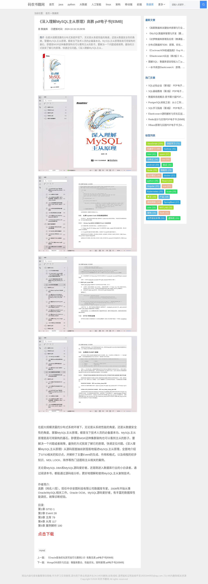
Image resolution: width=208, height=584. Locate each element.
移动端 (128, 4)
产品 (164, 197)
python (71, 4)
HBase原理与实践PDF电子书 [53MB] (167, 125)
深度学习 (173, 143)
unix (151, 207)
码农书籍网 (36, 4)
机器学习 (153, 149)
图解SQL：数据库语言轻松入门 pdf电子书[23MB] (173, 61)
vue (167, 186)
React (167, 181)
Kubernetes (155, 191)
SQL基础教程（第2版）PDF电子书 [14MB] (170, 91)
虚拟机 (173, 218)
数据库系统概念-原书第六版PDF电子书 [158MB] (172, 97)
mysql (42, 550)
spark (164, 154)
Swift (164, 213)
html (151, 154)
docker (169, 175)
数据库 (150, 4)
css (166, 159)
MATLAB (165, 207)
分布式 (152, 159)
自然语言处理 (156, 218)
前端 (139, 4)
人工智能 (96, 4)
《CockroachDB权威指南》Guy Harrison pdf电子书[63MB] (177, 50)
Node (152, 170)
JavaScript (155, 143)
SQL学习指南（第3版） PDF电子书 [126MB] (170, 108)
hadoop (170, 149)
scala (171, 191)
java (61, 4)
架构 (118, 4)
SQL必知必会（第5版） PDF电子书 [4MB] (169, 85)
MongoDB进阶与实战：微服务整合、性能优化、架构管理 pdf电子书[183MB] (85, 562)
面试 (167, 165)
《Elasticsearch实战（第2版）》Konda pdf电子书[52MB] (176, 56)
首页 (51, 4)
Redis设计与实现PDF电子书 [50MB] (166, 119)
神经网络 (153, 202)
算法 (151, 197)
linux (108, 4)
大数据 (83, 4)
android (153, 165)
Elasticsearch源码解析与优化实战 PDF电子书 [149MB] (175, 113)
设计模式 (153, 175)
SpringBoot (171, 202)
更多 (160, 4)
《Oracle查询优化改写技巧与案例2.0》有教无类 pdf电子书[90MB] (80, 557)
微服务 (166, 170)
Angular (153, 186)
